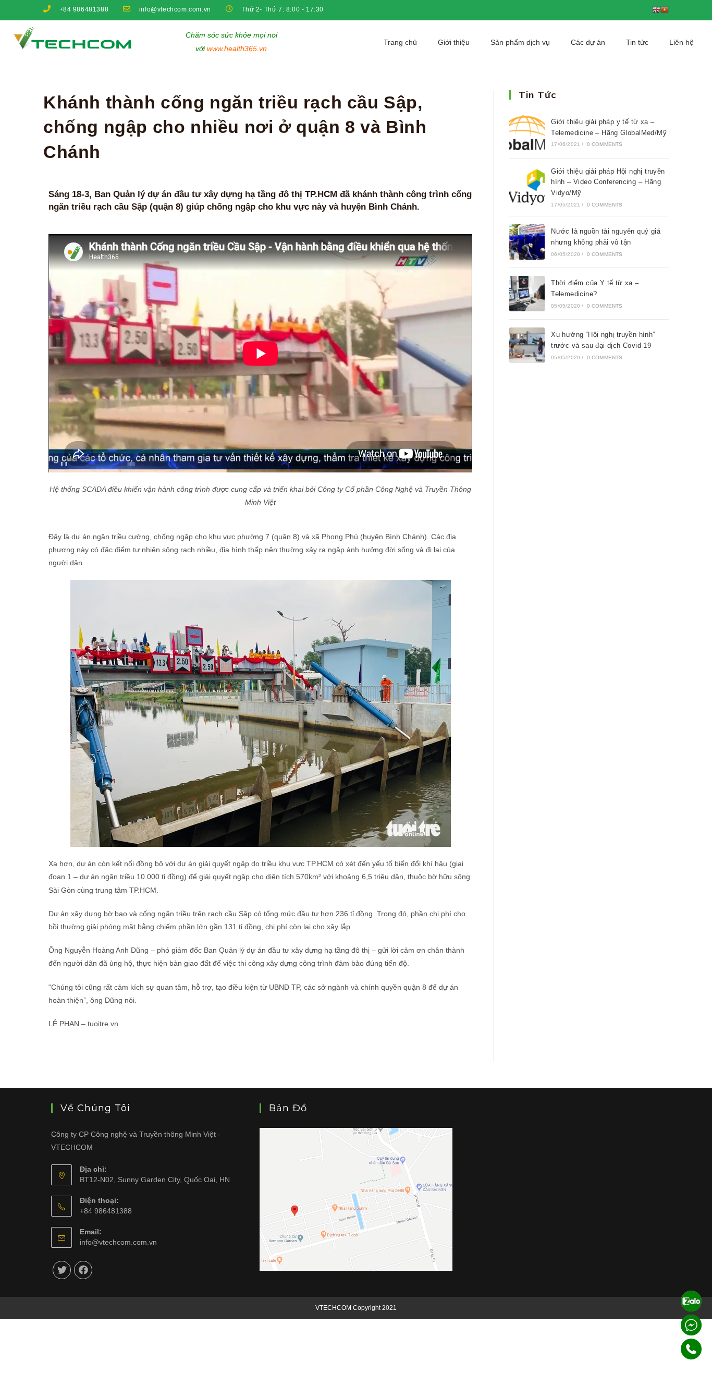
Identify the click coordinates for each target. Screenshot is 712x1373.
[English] (656, 9)
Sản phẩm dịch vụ (520, 42)
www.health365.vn (237, 48)
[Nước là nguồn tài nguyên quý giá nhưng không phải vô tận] (527, 242)
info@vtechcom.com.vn (118, 1242)
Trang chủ (400, 42)
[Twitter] (62, 1270)
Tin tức (637, 42)
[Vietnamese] (664, 9)
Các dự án (588, 42)
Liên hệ (681, 42)
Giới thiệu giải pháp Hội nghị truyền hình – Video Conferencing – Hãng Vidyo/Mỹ (608, 182)
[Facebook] (83, 1270)
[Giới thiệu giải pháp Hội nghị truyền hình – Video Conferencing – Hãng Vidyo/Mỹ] (527, 187)
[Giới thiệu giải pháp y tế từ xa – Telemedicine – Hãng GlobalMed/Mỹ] (527, 132)
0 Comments (605, 144)
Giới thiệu (454, 42)
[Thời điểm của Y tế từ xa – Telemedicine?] (527, 293)
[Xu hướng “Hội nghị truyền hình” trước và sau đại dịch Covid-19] (527, 345)
